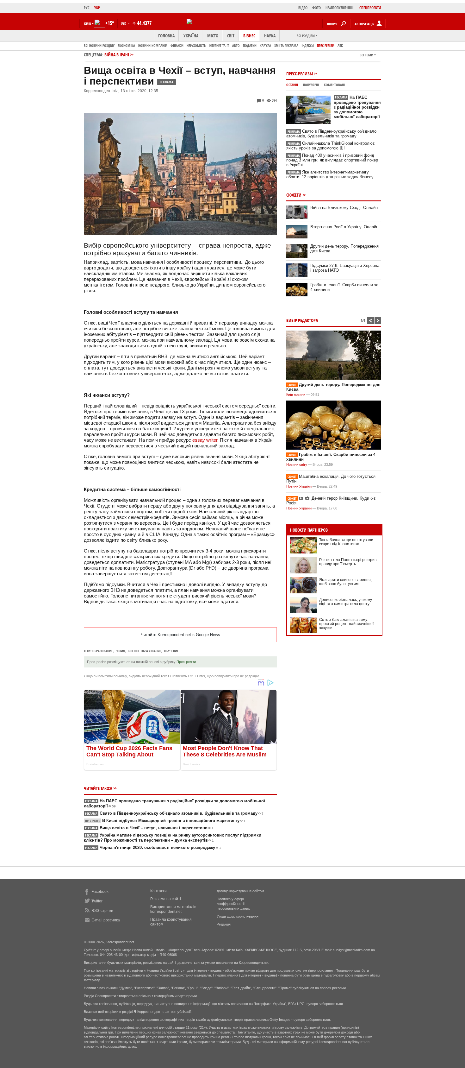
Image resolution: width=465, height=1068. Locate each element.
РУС (87, 7)
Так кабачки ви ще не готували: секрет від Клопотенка (346, 542)
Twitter (96, 901)
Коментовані (334, 84)
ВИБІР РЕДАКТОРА (302, 320)
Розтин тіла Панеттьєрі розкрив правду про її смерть (347, 562)
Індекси (307, 45)
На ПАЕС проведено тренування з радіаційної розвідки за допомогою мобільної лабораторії (357, 107)
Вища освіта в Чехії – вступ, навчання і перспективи (149, 827)
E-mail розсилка (105, 920)
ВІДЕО (302, 7)
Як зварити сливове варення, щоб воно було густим (345, 582)
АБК (340, 45)
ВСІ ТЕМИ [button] (366, 55)
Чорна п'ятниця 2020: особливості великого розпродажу (153, 847)
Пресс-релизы (299, 74)
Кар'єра (265, 45)
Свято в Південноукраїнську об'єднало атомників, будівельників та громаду (174, 813)
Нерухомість (196, 45)
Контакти (158, 891)
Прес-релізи (325, 45)
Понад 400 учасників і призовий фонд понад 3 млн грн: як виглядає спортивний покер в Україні (332, 160)
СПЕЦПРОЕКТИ (370, 7)
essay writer (204, 440)
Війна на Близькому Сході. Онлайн (344, 207)
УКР (97, 7)
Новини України (299, 486)
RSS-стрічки (102, 910)
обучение (171, 650)
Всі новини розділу (99, 45)
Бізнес (249, 36)
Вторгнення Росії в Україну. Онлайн (344, 226)
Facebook (99, 891)
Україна (190, 36)
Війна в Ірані (116, 55)
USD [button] (124, 23)
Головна (166, 36)
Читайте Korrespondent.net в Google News (180, 634)
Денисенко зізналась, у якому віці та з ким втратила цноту (345, 601)
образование (102, 650)
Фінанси (176, 45)
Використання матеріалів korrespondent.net (173, 909)
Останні (292, 84)
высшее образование (144, 650)
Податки (250, 45)
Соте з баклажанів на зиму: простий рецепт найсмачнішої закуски (346, 623)
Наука (270, 36)
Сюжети (293, 195)
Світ (230, 36)
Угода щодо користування (237, 916)
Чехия (120, 650)
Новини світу (296, 464)
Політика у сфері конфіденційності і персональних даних (233, 903)
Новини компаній (152, 45)
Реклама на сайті (165, 899)
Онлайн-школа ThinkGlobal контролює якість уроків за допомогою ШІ (330, 145)
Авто (236, 45)
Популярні (311, 84)
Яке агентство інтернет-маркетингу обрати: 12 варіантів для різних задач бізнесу (330, 174)
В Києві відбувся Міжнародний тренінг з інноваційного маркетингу (165, 820)
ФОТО (316, 7)
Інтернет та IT (219, 45)
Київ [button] (87, 23)
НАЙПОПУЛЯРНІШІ (340, 7)
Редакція (224, 924)
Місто (212, 36)
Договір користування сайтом (240, 891)
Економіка (126, 45)
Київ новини (295, 394)
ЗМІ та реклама (286, 45)
